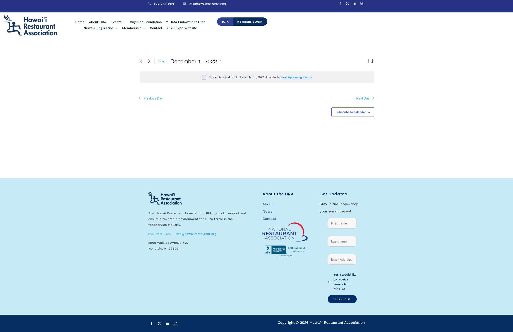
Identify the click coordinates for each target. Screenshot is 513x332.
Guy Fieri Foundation (146, 22)
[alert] (257, 77)
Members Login (250, 21)
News (268, 211)
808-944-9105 (164, 3)
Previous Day (153, 98)
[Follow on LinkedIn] (354, 3)
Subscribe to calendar (351, 112)
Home (80, 22)
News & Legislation (99, 28)
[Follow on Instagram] (362, 3)
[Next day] (148, 61)
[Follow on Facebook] (340, 3)
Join (225, 21)
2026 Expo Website (182, 28)
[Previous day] (141, 61)
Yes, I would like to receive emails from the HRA (344, 281)
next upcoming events (296, 77)
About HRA (97, 22)
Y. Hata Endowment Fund (185, 22)
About (268, 204)
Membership (131, 28)
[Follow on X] (347, 3)
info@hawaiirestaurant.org (207, 3)
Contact (156, 28)
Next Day (363, 98)
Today (161, 61)
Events (116, 22)
